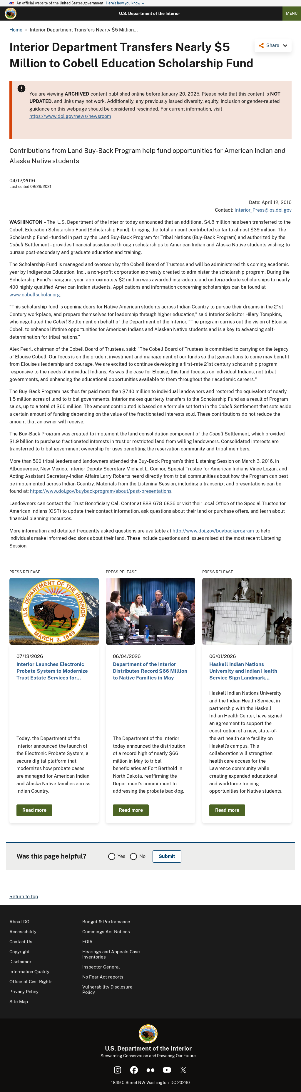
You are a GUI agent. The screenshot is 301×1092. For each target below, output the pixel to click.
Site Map (18, 1001)
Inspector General (101, 966)
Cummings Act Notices (106, 931)
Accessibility (22, 931)
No (142, 856)
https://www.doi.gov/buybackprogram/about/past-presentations (100, 491)
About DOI (20, 921)
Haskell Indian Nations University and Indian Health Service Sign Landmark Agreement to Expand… (243, 671)
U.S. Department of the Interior (149, 13)
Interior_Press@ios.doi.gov (263, 210)
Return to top (23, 896)
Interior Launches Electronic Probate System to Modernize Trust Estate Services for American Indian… (52, 671)
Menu (291, 13)
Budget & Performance (106, 921)
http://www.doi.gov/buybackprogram (213, 531)
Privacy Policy (24, 991)
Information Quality (29, 971)
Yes (121, 856)
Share (272, 45)
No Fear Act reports (102, 976)
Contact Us (20, 941)
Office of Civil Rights (31, 981)
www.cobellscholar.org (34, 295)
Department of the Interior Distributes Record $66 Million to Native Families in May (150, 671)
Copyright (19, 951)
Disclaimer (20, 961)
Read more (34, 810)
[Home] (10, 13)
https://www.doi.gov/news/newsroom (70, 116)
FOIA (87, 941)
